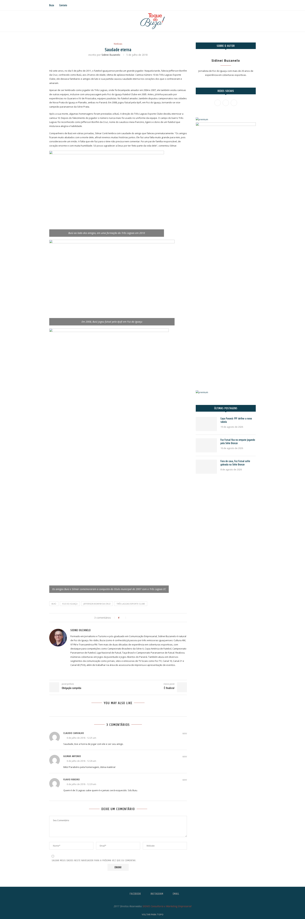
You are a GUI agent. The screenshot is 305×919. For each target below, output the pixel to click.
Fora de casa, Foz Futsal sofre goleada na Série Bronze (235, 463)
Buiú (54, 603)
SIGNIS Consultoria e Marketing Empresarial (167, 906)
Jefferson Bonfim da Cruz (96, 603)
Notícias (118, 43)
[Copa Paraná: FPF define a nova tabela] (206, 424)
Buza (51, 5)
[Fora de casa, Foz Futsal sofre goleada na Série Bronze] (206, 467)
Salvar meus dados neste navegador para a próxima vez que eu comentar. (94, 860)
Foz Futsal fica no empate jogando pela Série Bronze (237, 441)
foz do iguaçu (69, 603)
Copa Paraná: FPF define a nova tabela (236, 420)
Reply (185, 734)
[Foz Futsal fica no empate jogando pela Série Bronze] (206, 445)
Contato (63, 5)
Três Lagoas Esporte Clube (130, 603)
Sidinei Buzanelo (110, 54)
